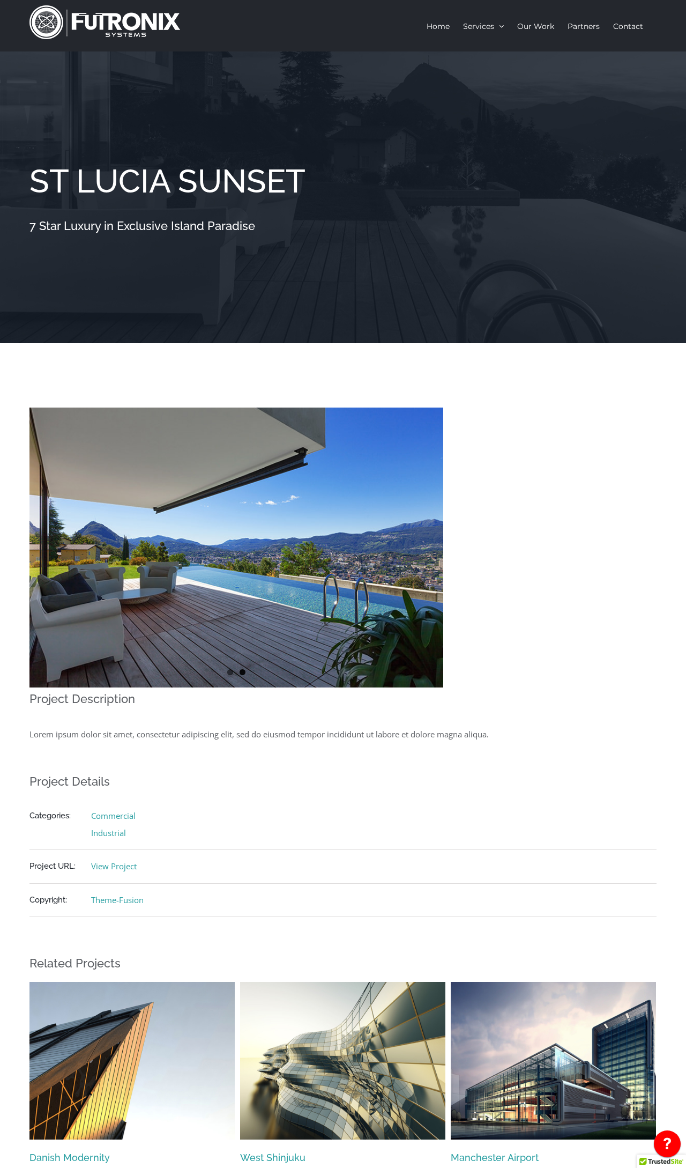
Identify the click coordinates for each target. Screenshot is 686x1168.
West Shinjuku (62, 1157)
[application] (667, 1146)
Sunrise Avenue (486, 1157)
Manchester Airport (284, 1157)
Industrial (108, 832)
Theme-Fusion (117, 900)
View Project (114, 866)
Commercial (113, 815)
